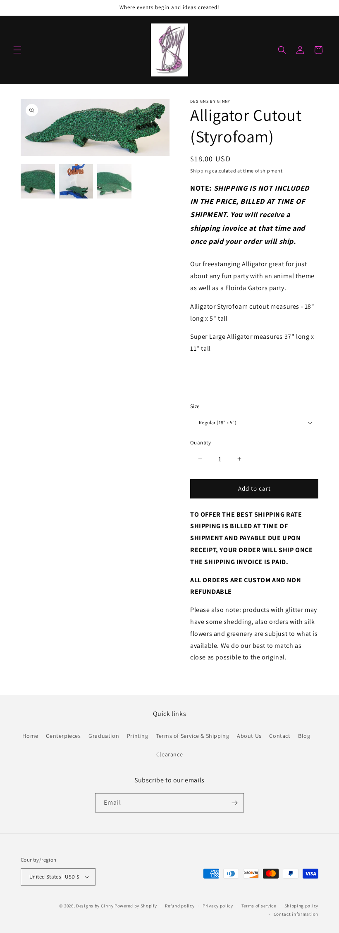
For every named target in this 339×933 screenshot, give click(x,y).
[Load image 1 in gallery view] (38, 181)
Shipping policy (301, 906)
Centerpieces (63, 735)
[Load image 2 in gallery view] (76, 181)
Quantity (200, 442)
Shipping (200, 171)
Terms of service (258, 906)
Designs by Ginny (94, 906)
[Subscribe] (234, 803)
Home (30, 735)
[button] (17, 50)
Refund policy (179, 906)
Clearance (169, 754)
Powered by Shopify (136, 906)
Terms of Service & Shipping (192, 735)
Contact (279, 735)
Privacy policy (218, 906)
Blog (304, 735)
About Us (249, 735)
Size (195, 406)
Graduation (103, 735)
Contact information (296, 914)
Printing (137, 735)
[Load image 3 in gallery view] (114, 181)
